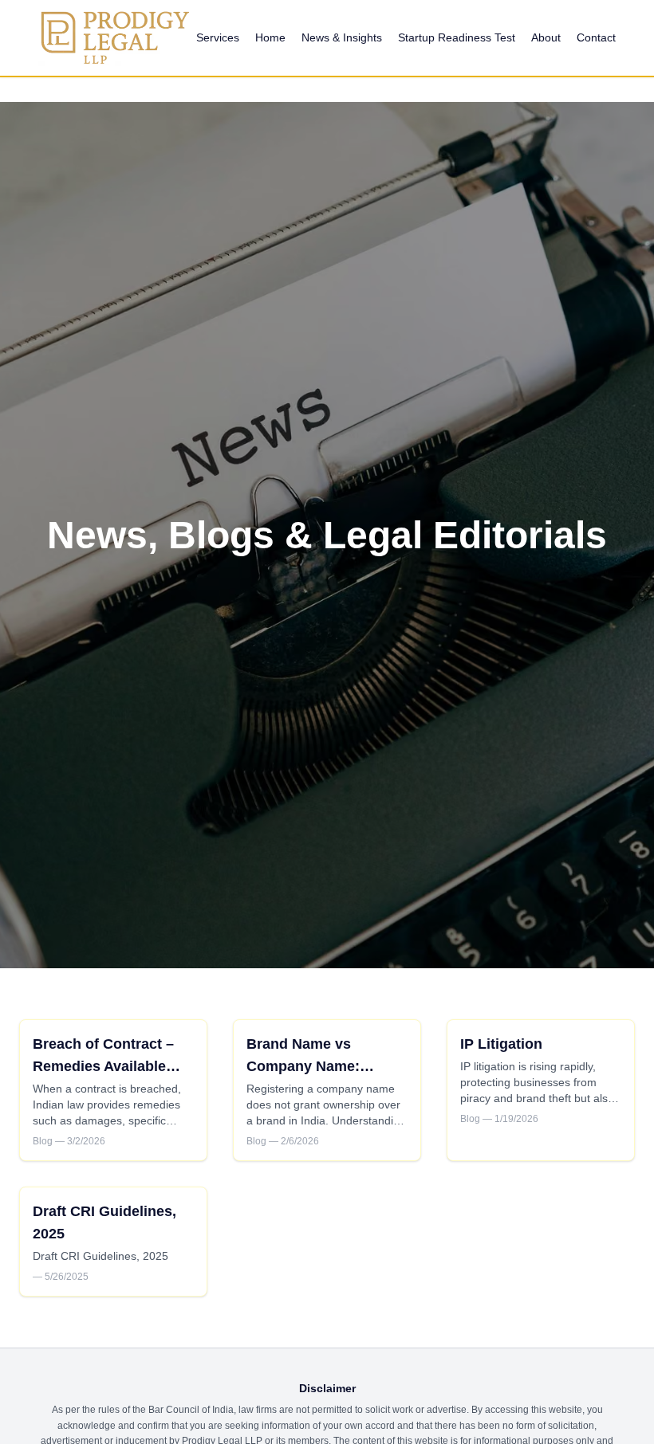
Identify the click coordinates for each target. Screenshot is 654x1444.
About (546, 37)
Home (270, 37)
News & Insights (341, 37)
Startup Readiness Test (456, 37)
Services (217, 37)
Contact (596, 37)
